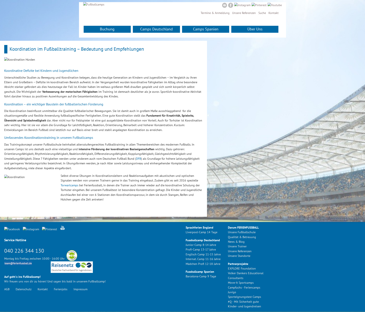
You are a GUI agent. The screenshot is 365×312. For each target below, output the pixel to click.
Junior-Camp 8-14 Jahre (201, 245)
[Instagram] (242, 5)
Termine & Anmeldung (215, 13)
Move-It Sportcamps (241, 283)
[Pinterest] (259, 5)
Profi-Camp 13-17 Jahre (201, 249)
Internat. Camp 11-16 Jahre (203, 259)
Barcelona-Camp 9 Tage (201, 276)
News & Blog (236, 242)
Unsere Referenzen (244, 13)
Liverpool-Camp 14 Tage (201, 232)
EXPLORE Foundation (242, 268)
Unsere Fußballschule (242, 232)
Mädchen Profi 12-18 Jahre (203, 264)
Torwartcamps (69, 185)
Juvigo (232, 292)
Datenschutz (23, 289)
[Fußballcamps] (93, 4)
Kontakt (273, 13)
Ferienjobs (60, 289)
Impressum (80, 289)
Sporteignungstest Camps (244, 297)
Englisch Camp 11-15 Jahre (203, 254)
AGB (7, 289)
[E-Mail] (224, 6)
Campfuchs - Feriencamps (244, 287)
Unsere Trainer (237, 246)
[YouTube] (275, 5)
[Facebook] (230, 6)
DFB (138, 159)
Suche (262, 13)
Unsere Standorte (239, 256)
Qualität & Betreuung (242, 237)
